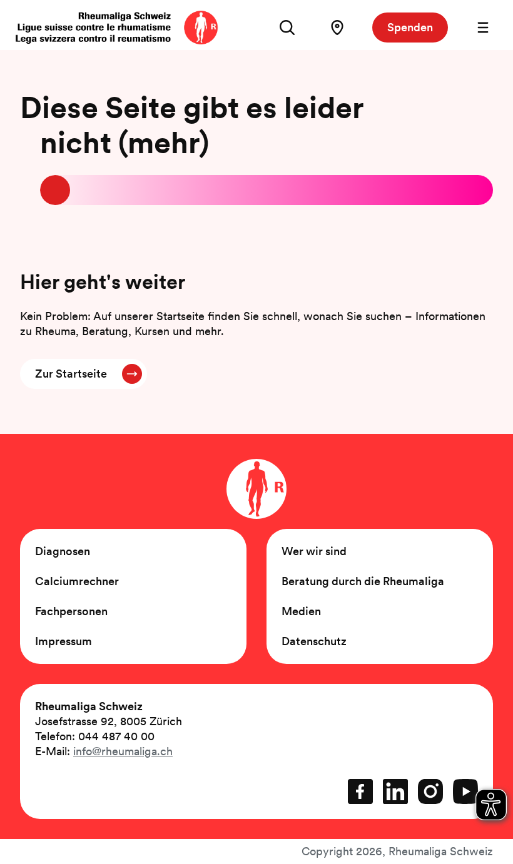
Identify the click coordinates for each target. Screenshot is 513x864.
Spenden (410, 27)
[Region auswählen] (337, 28)
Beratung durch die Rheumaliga (363, 581)
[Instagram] (430, 791)
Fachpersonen (71, 611)
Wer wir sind (314, 551)
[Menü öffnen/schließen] (483, 28)
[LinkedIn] (395, 791)
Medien (301, 611)
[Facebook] (360, 791)
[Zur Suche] (287, 28)
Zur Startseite (71, 373)
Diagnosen (62, 551)
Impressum (63, 641)
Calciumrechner (77, 581)
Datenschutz (314, 641)
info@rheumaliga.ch (123, 751)
